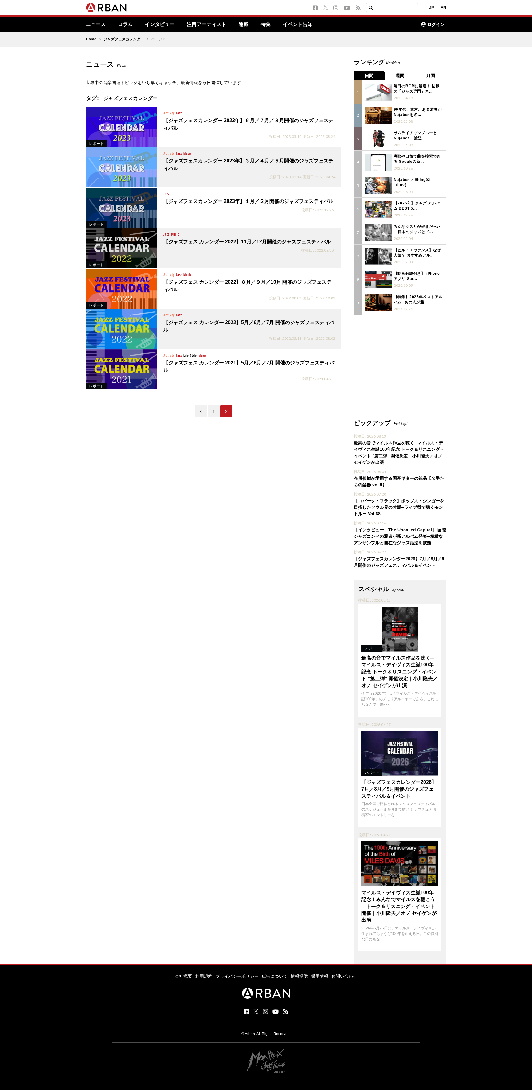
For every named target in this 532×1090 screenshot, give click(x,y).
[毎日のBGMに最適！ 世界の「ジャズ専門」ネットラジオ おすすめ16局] (378, 92)
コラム (125, 24)
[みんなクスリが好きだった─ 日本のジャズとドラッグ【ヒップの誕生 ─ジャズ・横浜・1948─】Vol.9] (378, 232)
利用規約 (203, 976)
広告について (275, 976)
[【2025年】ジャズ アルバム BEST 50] (378, 209)
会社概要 (183, 976)
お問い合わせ (344, 976)
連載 (243, 24)
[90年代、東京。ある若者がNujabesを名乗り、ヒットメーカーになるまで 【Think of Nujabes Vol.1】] (378, 115)
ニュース (96, 24)
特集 (266, 24)
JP (431, 8)
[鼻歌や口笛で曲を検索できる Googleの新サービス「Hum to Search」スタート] (378, 162)
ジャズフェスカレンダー (123, 39)
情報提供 (299, 976)
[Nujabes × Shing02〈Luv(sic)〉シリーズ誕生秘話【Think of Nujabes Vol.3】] (378, 185)
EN (443, 8)
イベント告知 (297, 24)
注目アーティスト (206, 24)
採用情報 (319, 976)
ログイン (436, 24)
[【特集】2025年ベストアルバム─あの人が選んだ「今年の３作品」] (378, 302)
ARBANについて (389, 24)
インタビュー (160, 24)
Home (91, 39)
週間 (400, 75)
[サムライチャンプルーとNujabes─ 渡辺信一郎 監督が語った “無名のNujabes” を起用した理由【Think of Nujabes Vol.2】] (378, 138)
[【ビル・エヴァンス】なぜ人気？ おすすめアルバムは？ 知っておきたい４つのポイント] (378, 256)
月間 (430, 75)
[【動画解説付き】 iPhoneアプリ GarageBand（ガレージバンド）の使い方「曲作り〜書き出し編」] (378, 279)
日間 (369, 75)
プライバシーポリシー (237, 976)
